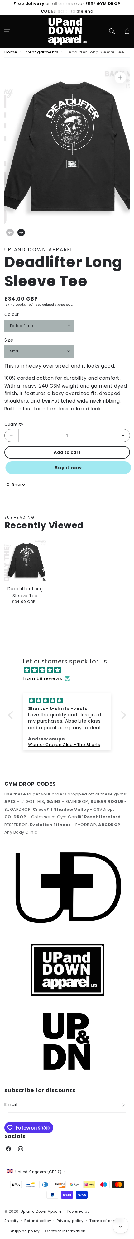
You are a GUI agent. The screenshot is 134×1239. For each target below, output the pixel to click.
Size (8, 340)
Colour (11, 314)
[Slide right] (21, 232)
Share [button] (18, 484)
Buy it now (68, 468)
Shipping (30, 305)
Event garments (42, 52)
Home (10, 52)
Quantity (14, 424)
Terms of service (105, 1220)
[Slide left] (10, 232)
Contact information (65, 1231)
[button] (7, 31)
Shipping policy (25, 1231)
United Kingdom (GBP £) (38, 1172)
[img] (70, 670)
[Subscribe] (123, 1105)
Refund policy (37, 1220)
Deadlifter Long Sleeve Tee (95, 52)
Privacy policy (70, 1220)
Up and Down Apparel (42, 1211)
